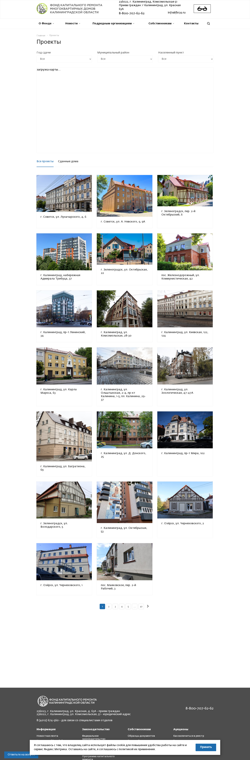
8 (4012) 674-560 (48, 720)
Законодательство (96, 729)
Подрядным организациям (112, 23)
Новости (71, 23)
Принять (206, 747)
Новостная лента (47, 736)
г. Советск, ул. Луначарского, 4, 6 (63, 217)
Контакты (191, 23)
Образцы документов (141, 736)
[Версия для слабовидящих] (202, 8)
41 (141, 606)
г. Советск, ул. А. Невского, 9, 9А (123, 221)
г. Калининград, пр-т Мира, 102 (183, 453)
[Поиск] (208, 24)
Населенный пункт (171, 52)
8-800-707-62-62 (132, 13)
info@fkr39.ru (177, 12)
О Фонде (45, 23)
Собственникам (160, 23)
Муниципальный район (113, 52)
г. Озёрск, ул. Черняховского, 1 (61, 585)
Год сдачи (44, 52)
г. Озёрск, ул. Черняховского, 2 (182, 523)
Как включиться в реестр (188, 736)
